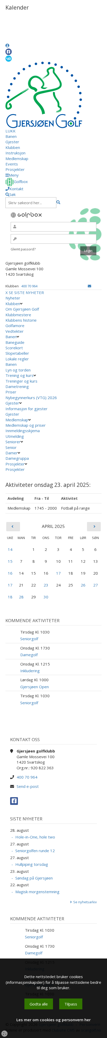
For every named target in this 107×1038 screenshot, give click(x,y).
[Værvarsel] (8, 58)
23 (46, 585)
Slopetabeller (17, 353)
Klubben (12, 147)
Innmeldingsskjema (22, 430)
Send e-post (28, 786)
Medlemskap (16, 158)
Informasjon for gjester (26, 408)
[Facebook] (8, 52)
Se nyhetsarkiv (85, 902)
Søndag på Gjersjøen (34, 878)
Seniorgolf (29, 638)
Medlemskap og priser (25, 425)
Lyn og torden (18, 370)
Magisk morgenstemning (37, 891)
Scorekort (14, 347)
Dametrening (17, 386)
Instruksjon (15, 152)
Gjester (12, 141)
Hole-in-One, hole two (35, 836)
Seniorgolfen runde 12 (35, 850)
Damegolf (29, 654)
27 (95, 585)
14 (10, 549)
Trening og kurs (19, 375)
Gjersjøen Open (34, 686)
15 (10, 561)
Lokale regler (17, 358)
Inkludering (30, 670)
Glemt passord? (23, 249)
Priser (10, 391)
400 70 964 (29, 286)
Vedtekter (14, 331)
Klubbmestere (18, 314)
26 (83, 585)
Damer (11, 452)
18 (10, 596)
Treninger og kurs (21, 381)
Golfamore (14, 325)
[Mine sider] (7, 45)
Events (11, 164)
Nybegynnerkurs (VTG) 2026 (31, 397)
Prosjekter (15, 169)
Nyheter (12, 297)
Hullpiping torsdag (31, 864)
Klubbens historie (21, 320)
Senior (11, 447)
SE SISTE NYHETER (26, 292)
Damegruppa (17, 458)
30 (46, 596)
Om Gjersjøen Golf (22, 309)
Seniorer (13, 441)
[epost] (89, 286)
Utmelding (14, 436)
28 (21, 596)
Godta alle (39, 1004)
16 (10, 573)
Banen (11, 136)
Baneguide (14, 342)
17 (58, 573)
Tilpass (70, 1004)
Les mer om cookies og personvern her (53, 1019)
